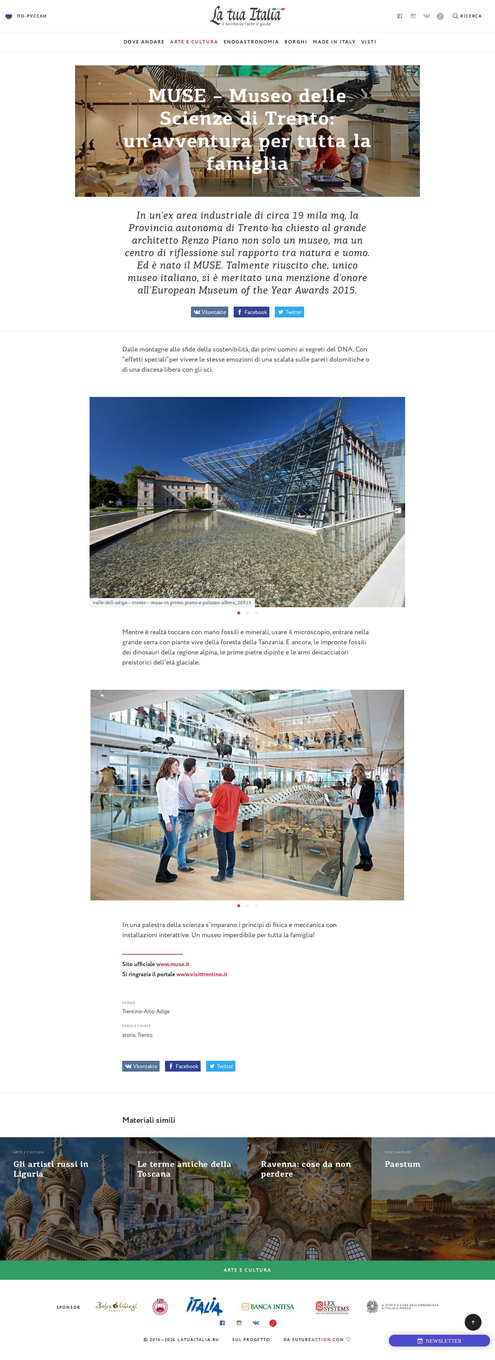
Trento (145, 1035)
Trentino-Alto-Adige (146, 1012)
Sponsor (69, 1307)
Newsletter (442, 1341)
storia (128, 1035)
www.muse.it (172, 964)
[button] (111, 502)
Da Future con (315, 1340)
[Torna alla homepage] (248, 16)
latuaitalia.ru (198, 1340)
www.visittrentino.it (201, 974)
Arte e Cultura (247, 1270)
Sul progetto (251, 1340)
